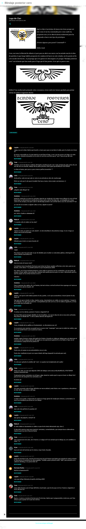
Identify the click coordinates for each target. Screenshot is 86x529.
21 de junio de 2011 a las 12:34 (27, 196)
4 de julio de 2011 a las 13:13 (25, 495)
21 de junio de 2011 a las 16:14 (26, 228)
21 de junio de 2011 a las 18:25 (27, 260)
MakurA (16, 219)
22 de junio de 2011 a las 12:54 (27, 424)
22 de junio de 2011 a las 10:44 (25, 406)
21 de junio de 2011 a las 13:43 (27, 210)
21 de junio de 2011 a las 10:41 (25, 187)
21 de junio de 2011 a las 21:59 (25, 359)
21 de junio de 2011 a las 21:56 (26, 347)
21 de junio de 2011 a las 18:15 (26, 238)
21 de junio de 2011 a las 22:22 (26, 386)
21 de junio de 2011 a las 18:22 (25, 247)
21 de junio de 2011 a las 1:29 (25, 162)
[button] (10, 24)
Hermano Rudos (19, 468)
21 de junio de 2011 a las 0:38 (26, 147)
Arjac (15, 447)
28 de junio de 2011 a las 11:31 (25, 485)
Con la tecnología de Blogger (44, 523)
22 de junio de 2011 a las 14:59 (25, 447)
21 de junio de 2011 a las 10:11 (25, 175)
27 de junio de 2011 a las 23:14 (32, 468)
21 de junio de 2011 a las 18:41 (25, 309)
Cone (15, 162)
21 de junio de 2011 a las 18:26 (27, 283)
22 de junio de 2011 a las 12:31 (26, 415)
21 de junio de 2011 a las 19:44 (26, 322)
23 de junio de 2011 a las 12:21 (26, 456)
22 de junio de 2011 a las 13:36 (25, 437)
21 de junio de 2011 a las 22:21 (25, 368)
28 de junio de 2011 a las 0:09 (26, 476)
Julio (15, 175)
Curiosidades (13, 132)
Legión (16, 147)
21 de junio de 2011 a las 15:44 (27, 219)
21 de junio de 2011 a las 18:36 (26, 293)
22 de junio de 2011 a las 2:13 (27, 396)
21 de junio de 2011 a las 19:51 (27, 336)
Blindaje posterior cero (18, 2)
